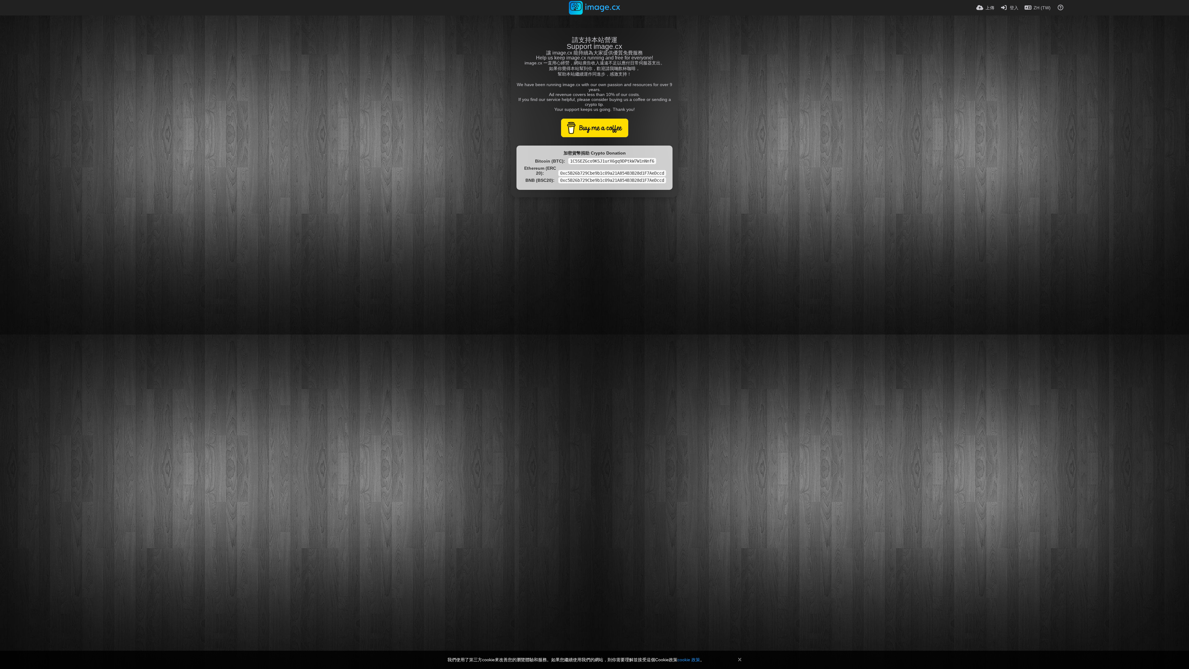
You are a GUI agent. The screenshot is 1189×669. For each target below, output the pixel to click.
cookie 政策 (688, 659)
